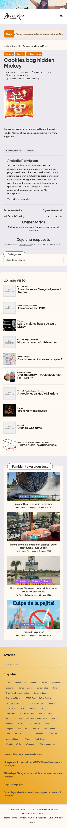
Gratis (43, 708)
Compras (9, 688)
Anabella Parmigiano (22, 161)
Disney (55, 688)
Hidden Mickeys (27, 713)
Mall (7, 718)
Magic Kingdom (45, 713)
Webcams (30, 744)
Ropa (8, 734)
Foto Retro (10, 708)
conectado (25, 244)
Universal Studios (39, 497)
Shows (18, 734)
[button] (18, 199)
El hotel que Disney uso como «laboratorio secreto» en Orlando (33, 590)
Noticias (21, 724)
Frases (22, 708)
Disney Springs (40, 693)
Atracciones (20, 683)
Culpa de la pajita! (33, 632)
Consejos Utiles (25, 688)
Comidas (56, 683)
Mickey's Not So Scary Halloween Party (30, 718)
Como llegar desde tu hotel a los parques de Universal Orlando (32, 794)
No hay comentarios (18, 75)
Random (29, 151)
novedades (35, 724)
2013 (8, 683)
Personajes (22, 729)
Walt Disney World (13, 744)
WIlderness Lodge (47, 744)
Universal (54, 734)
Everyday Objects (13, 151)
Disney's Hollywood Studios (17, 693)
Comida (9, 54)
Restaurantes (49, 729)
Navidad (9, 724)
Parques (23, 497)
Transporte (40, 734)
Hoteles (47, 581)
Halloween (10, 713)
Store (28, 734)
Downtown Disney (13, 698)
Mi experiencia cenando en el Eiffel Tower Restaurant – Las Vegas (33, 546)
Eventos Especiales (14, 703)
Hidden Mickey (34, 54)
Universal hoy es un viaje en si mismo (33, 504)
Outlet (47, 724)
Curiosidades (22, 581)
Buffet (33, 683)
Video (27, 739)
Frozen (33, 708)
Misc (54, 718)
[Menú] (61, 16)
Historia (36, 581)
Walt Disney (40, 739)
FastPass (51, 703)
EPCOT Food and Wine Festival (38, 698)
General (20, 54)
